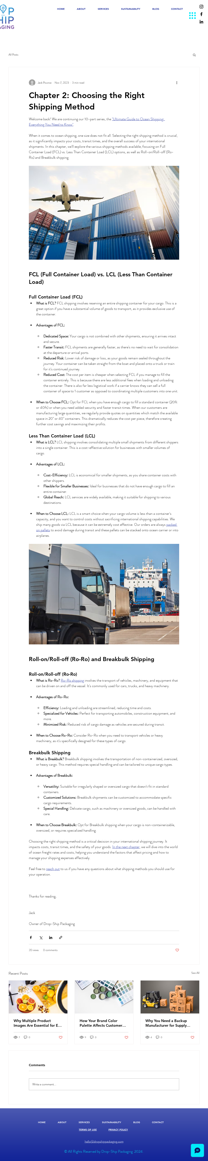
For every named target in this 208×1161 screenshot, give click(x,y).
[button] (194, 54)
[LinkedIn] (201, 21)
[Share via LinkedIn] (51, 937)
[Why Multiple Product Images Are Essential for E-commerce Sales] (38, 997)
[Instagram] (201, 6)
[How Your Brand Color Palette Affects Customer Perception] (104, 997)
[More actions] (176, 82)
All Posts (13, 55)
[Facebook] (201, 14)
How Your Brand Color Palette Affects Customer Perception (101, 1023)
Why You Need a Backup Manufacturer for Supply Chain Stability (166, 1023)
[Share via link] (61, 937)
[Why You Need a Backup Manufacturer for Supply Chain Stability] (170, 997)
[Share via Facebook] (31, 937)
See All (195, 973)
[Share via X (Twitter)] (41, 937)
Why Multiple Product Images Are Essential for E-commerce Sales (36, 1023)
